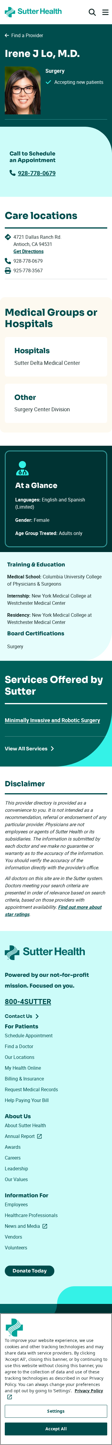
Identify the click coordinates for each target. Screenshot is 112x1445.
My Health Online (23, 1068)
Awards (13, 1147)
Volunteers (16, 1247)
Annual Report (24, 1136)
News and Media (27, 1226)
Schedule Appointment (29, 1035)
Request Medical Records (31, 1089)
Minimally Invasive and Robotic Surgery (52, 720)
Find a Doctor (19, 1046)
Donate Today (30, 1271)
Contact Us (18, 1016)
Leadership (16, 1168)
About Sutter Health (25, 1125)
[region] (56, 1379)
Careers (13, 1157)
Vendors (13, 1237)
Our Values (16, 1179)
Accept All (55, 1429)
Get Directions (28, 251)
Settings (56, 1411)
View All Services (26, 749)
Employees (16, 1204)
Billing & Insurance (24, 1078)
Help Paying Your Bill (27, 1100)
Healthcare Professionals (31, 1215)
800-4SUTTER (28, 1001)
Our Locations (19, 1057)
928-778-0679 (37, 173)
